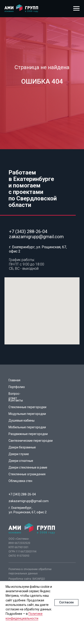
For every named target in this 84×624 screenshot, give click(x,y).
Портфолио (17, 387)
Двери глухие (19, 454)
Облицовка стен (20, 481)
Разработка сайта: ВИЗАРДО (27, 578)
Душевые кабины (21, 420)
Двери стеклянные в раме (28, 467)
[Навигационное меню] (76, 8)
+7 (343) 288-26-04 (28, 231)
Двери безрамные (22, 447)
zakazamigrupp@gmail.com (36, 236)
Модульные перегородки (27, 414)
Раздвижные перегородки (28, 434)
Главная (14, 380)
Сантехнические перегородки (31, 440)
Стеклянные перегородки (27, 407)
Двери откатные (21, 461)
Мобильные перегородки (27, 427)
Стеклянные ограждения (27, 474)
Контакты (16, 400)
